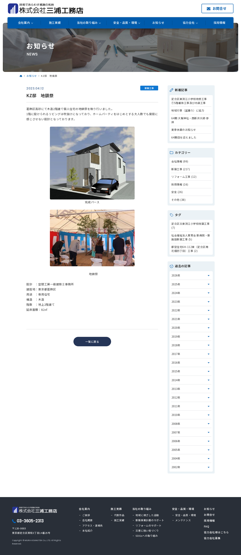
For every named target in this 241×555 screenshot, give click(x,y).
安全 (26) (177, 192)
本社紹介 (87, 530)
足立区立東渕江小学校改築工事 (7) (190, 225)
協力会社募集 (212, 538)
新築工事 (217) (180, 169)
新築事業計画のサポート (150, 520)
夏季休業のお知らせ (183, 130)
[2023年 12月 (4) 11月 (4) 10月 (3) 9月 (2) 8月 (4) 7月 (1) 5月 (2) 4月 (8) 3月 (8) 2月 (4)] (191, 301)
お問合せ (220, 8)
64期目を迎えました (183, 137)
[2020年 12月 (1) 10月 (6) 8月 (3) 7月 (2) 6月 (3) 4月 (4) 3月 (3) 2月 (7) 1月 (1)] (191, 327)
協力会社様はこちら (216, 532)
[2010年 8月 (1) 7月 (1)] (191, 415)
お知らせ (158, 22)
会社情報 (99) (179, 161)
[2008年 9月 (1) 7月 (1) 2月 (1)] (191, 423)
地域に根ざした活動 (147, 515)
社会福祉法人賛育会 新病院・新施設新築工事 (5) (190, 237)
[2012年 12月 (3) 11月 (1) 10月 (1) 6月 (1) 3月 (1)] (191, 397)
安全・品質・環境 (185, 515)
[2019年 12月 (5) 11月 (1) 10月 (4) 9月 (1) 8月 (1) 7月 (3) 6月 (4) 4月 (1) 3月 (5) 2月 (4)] (191, 336)
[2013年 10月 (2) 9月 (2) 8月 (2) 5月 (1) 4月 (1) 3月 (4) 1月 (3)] (191, 388)
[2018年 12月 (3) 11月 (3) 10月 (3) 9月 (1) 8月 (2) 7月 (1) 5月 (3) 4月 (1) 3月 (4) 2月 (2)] (191, 345)
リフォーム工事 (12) (183, 177)
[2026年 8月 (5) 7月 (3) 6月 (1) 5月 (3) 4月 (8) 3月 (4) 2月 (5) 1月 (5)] (191, 275)
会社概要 (87, 520)
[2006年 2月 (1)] (191, 441)
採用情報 (220, 22)
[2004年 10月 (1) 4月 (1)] (191, 458)
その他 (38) (178, 200)
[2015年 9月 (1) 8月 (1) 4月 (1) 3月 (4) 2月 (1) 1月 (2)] (191, 371)
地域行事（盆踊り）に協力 (187, 110)
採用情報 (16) (179, 184)
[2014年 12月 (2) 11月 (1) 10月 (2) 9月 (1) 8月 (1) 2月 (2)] (191, 380)
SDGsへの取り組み (147, 535)
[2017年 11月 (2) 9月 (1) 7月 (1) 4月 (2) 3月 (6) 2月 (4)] (191, 354)
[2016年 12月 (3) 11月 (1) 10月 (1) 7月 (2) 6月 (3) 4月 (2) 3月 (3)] (191, 362)
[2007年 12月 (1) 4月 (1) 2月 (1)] (191, 432)
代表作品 (119, 515)
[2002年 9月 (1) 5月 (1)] (191, 467)
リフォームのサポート (149, 525)
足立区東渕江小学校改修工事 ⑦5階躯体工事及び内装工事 (190, 101)
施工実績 (55, 22)
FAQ (206, 526)
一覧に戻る (92, 341)
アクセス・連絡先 (92, 525)
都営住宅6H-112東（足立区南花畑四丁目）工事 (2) (189, 249)
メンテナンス (183, 520)
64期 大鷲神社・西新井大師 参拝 (190, 120)
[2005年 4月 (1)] (191, 450)
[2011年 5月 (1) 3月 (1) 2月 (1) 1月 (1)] (191, 406)
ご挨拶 (86, 515)
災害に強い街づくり (147, 530)
